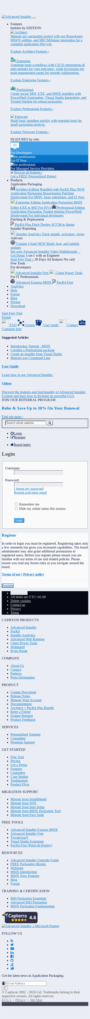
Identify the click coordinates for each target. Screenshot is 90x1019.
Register (7, 585)
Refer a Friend (20, 712)
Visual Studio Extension (27, 841)
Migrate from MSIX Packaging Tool (35, 811)
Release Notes (20, 696)
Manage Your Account (26, 700)
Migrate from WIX (23, 803)
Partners (16, 673)
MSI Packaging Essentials (28, 898)
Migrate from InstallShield (28, 799)
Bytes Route (19, 651)
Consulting (18, 738)
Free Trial (17, 757)
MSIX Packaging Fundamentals (32, 906)
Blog (13, 298)
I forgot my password (28, 488)
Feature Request (21, 716)
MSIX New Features (24, 876)
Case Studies (19, 776)
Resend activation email (30, 492)
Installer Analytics (22, 635)
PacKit (15, 631)
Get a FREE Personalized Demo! (33, 176)
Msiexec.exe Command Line (30, 358)
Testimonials (19, 780)
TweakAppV (19, 837)
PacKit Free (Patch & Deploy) (31, 845)
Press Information (22, 677)
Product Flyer (19, 784)
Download (17, 306)
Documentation (21, 704)
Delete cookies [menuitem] (20, 601)
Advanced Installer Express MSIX (34, 830)
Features (16, 24)
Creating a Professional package (32, 350)
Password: (12, 480)
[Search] (50, 423)
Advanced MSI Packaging (28, 902)
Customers (17, 773)
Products (16, 180)
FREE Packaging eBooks (28, 864)
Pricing (15, 302)
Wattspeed (17, 647)
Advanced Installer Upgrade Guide (34, 860)
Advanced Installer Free (26, 833)
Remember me (28, 504)
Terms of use (11, 574)
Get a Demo (18, 765)
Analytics (17, 286)
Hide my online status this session (42, 508)
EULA (6, 1000)
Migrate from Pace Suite (27, 815)
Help (13, 290)
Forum (15, 294)
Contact (15, 669)
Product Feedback (22, 719)
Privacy (20, 1000)
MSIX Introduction (23, 872)
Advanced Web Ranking (27, 639)
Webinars (16, 868)
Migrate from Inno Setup (27, 807)
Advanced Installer (23, 627)
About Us (17, 666)
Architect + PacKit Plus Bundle (32, 708)
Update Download (23, 692)
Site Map (36, 1000)
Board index (19, 593)
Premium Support (22, 742)
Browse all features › (28, 172)
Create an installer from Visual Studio (36, 354)
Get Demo (17, 255)
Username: (12, 468)
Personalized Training (25, 734)
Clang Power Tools (23, 643)
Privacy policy (33, 574)
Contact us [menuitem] (17, 605)
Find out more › (12, 416)
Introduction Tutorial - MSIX (30, 346)
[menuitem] (16, 433)
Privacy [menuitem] (15, 609)
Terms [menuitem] (14, 612)
